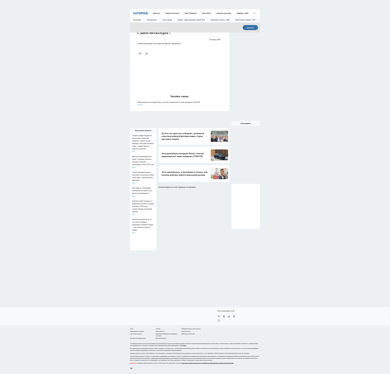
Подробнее (183, 345)
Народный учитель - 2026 (220, 20)
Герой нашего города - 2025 (245, 20)
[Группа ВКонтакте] (218, 316)
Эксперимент (152, 20)
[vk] (140, 53)
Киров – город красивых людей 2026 (191, 20)
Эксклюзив (137, 20)
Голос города (167, 20)
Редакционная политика (188, 334)
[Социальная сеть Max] (218, 320)
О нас (131, 329)
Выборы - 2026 (242, 13)
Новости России (172, 13)
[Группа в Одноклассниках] (223, 316)
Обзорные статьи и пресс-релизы (191, 329)
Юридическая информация (137, 338)
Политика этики (186, 331)
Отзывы (158, 329)
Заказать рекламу (224, 13)
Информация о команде (137, 331)
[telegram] (147, 53)
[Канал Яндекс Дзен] (234, 316)
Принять (250, 28)
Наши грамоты (160, 331)
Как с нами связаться (136, 334)
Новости (156, 13)
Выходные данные (161, 338)
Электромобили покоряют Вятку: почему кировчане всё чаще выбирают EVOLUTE (168, 103)
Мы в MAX (206, 13)
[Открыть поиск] (254, 13)
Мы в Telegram (191, 13)
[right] (257, 20)
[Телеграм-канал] (229, 316)
